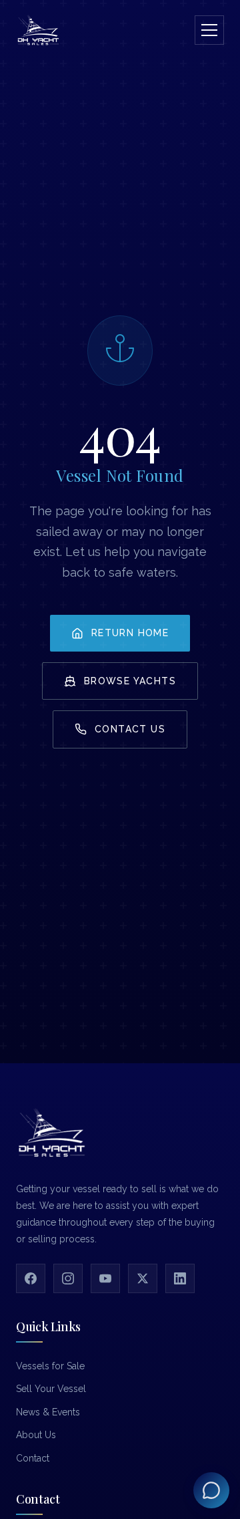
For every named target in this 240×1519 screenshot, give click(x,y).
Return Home (130, 633)
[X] (142, 1278)
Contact (32, 1458)
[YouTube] (105, 1278)
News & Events (48, 1412)
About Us (36, 1434)
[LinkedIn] (180, 1278)
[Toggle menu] (209, 30)
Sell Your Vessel (51, 1388)
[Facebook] (30, 1278)
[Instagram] (68, 1278)
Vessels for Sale (50, 1366)
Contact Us (130, 729)
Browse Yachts (130, 681)
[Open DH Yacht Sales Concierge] (211, 1490)
